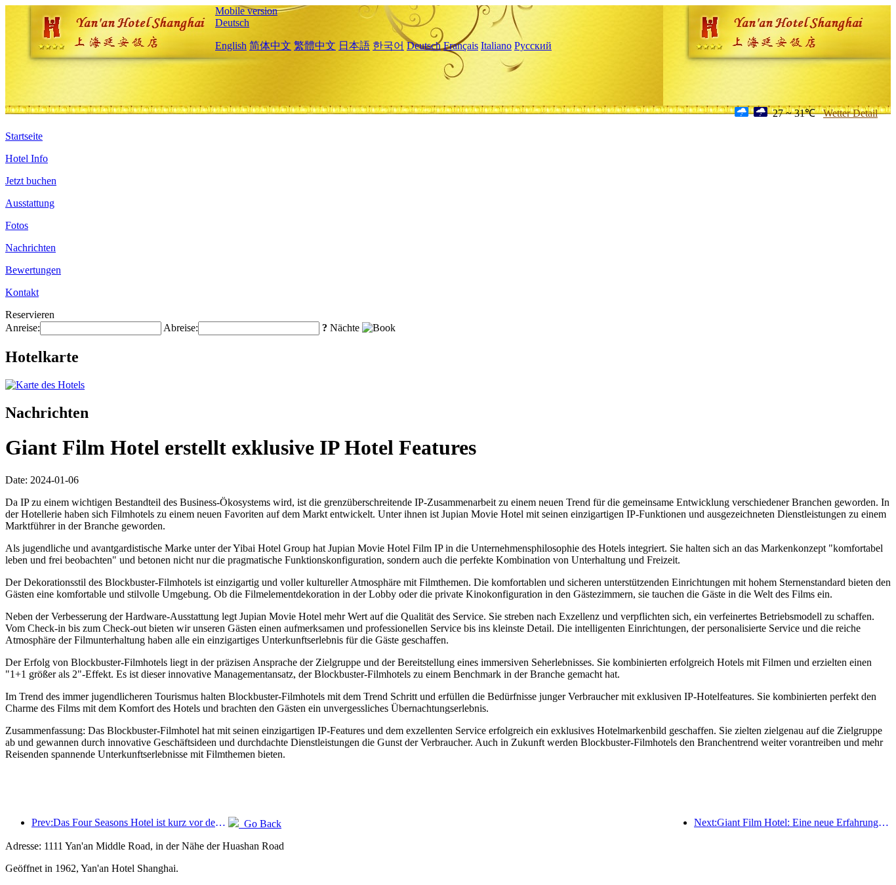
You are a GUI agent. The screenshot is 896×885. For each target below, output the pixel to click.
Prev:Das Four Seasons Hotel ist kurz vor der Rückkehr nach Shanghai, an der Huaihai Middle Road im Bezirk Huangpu (129, 822)
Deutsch (232, 22)
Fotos (16, 225)
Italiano (496, 45)
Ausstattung (29, 203)
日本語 (354, 45)
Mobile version (246, 10)
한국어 (388, 45)
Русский (533, 45)
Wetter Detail (850, 113)
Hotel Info (26, 158)
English (231, 45)
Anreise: (22, 327)
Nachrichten (30, 247)
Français (460, 45)
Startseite (24, 136)
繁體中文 (315, 45)
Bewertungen (33, 270)
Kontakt (22, 292)
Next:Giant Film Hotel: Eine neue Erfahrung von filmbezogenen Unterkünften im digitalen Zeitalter (792, 822)
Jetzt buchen (30, 180)
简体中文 (270, 45)
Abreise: (180, 327)
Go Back (260, 823)
